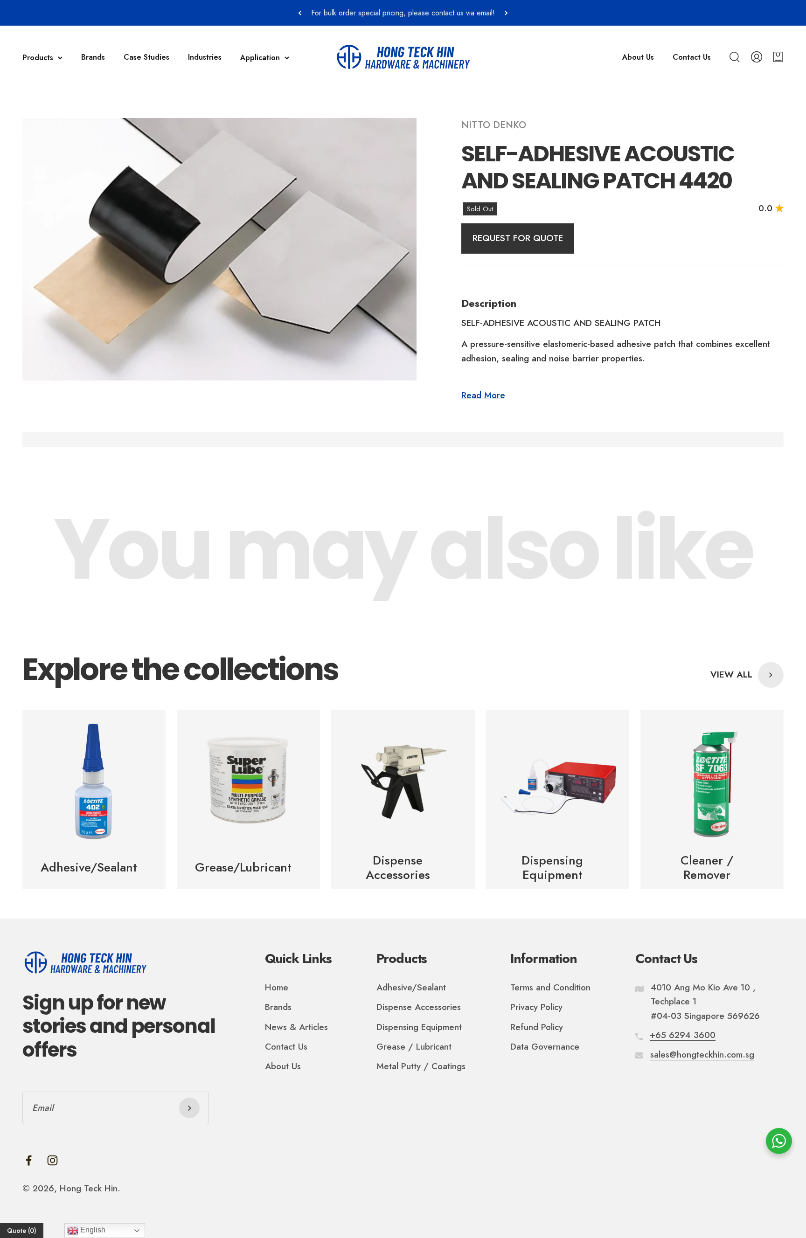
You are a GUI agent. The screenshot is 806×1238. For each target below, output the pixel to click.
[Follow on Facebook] (28, 1160)
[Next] (506, 13)
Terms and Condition (550, 987)
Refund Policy (536, 1027)
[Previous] (299, 13)
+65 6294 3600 (683, 1035)
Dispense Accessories (418, 1007)
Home (276, 987)
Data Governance (544, 1046)
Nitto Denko (493, 125)
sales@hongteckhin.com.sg (702, 1054)
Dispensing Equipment (419, 1027)
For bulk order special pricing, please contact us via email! (403, 12)
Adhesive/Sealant (411, 987)
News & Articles (296, 1027)
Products (37, 57)
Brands (93, 57)
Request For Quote (517, 238)
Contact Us (692, 57)
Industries (205, 57)
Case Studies (146, 57)
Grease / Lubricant (414, 1046)
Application (260, 57)
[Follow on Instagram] (52, 1160)
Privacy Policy (536, 1007)
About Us (638, 57)
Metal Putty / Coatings (421, 1066)
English (91, 1230)
